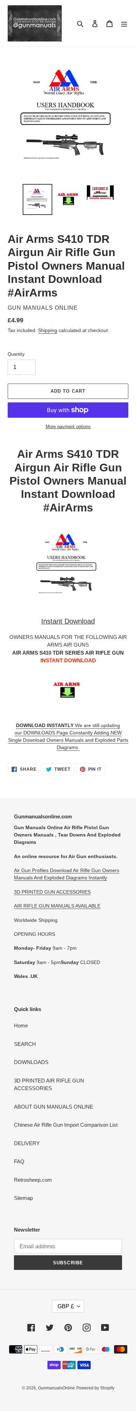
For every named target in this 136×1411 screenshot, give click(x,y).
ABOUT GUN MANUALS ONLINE (53, 1107)
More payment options (68, 426)
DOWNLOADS (31, 1062)
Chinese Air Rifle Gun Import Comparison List (66, 1125)
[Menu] (124, 23)
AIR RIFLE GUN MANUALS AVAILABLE (57, 906)
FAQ (19, 1161)
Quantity (16, 354)
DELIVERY (27, 1143)
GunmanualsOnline (56, 1388)
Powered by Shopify (95, 1388)
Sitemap (23, 1198)
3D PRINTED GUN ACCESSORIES (52, 892)
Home (21, 1025)
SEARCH (25, 1044)
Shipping (47, 330)
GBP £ (66, 1306)
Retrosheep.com (33, 1180)
